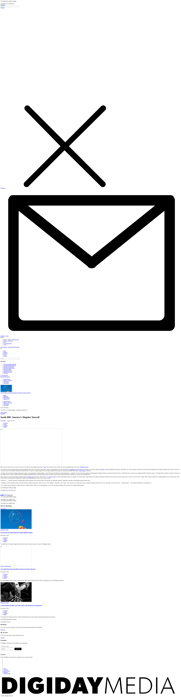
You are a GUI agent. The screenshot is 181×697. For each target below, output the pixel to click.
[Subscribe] (90, 334)
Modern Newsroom (7, 371)
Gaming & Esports (7, 370)
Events (13, 347)
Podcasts (10, 347)
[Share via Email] (6, 495)
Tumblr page (31, 476)
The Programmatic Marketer (9, 365)
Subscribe (3, 336)
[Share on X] (4, 495)
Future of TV (6, 399)
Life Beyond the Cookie (8, 368)
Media (4, 395)
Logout (5, 344)
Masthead (5, 672)
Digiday (4, 420)
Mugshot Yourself (84, 467)
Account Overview (7, 343)
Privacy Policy (6, 671)
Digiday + (5, 347)
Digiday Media (6, 673)
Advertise (5, 669)
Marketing (5, 396)
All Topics (5, 373)
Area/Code (101, 469)
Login (7, 336)
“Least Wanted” (82, 470)
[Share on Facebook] (2, 495)
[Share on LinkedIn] (1, 495)
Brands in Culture (7, 369)
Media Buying (6, 397)
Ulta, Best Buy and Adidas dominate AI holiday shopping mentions (16, 392)
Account (2, 637)
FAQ (4, 342)
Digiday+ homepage (8, 340)
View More (3, 508)
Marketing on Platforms (8, 366)
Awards (17, 347)
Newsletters (6, 383)
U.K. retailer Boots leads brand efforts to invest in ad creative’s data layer (18, 569)
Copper (44, 467)
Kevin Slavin (80, 469)
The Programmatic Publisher (9, 364)
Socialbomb (72, 469)
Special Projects (6, 379)
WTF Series (6, 381)
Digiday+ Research (7, 380)
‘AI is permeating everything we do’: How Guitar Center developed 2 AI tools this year (21, 605)
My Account (3, 376)
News (2, 347)
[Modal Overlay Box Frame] (11, 648)
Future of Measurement (6, 566)
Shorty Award (52, 476)
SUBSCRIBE (4, 412)
